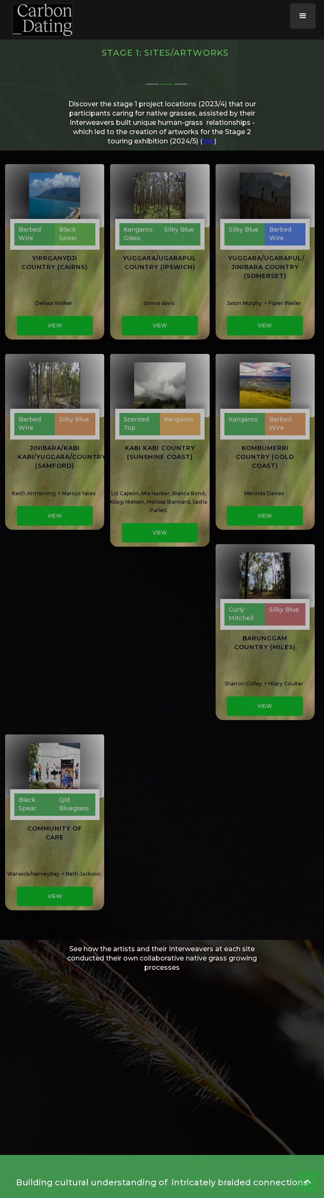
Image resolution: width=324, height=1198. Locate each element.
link (208, 141)
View (55, 325)
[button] (303, 16)
